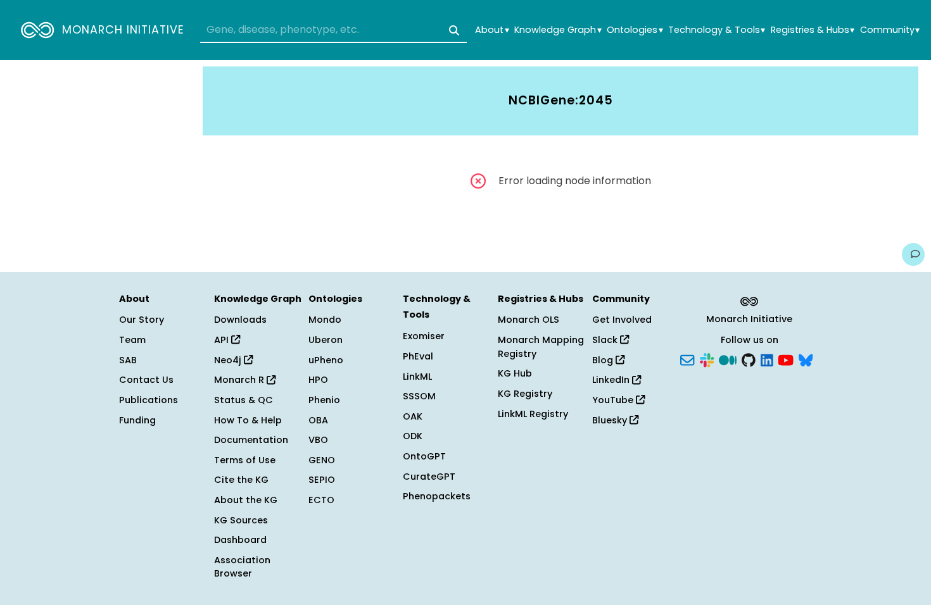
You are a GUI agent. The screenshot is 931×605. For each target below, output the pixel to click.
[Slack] (707, 359)
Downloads (240, 319)
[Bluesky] (806, 359)
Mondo (324, 319)
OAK (412, 416)
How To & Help (248, 420)
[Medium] (728, 359)
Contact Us (146, 379)
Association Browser (242, 567)
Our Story (141, 319)
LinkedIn (612, 379)
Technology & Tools (716, 30)
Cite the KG (241, 479)
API (222, 340)
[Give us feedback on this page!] (913, 254)
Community (890, 30)
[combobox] (333, 30)
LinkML (417, 376)
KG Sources (241, 520)
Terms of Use (245, 460)
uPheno (325, 360)
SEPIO (321, 479)
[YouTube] (786, 359)
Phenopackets (437, 496)
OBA (318, 420)
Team (132, 340)
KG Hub (515, 373)
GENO (321, 460)
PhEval (418, 356)
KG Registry (525, 393)
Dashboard (240, 539)
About (492, 30)
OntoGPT (424, 456)
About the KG (245, 500)
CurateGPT (429, 476)
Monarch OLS (528, 319)
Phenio (324, 400)
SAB (128, 360)
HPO (318, 379)
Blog (604, 360)
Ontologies (634, 30)
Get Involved (622, 319)
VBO (318, 439)
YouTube (614, 400)
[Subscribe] (687, 359)
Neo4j (229, 360)
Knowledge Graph (557, 30)
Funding (137, 420)
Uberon (325, 340)
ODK (412, 436)
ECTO (321, 500)
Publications (148, 400)
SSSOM (419, 396)
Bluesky (611, 420)
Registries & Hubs (812, 30)
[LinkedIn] (767, 359)
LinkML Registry (533, 414)
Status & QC (243, 400)
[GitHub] (749, 359)
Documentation (251, 439)
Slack (606, 340)
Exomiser (424, 336)
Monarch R (240, 379)
